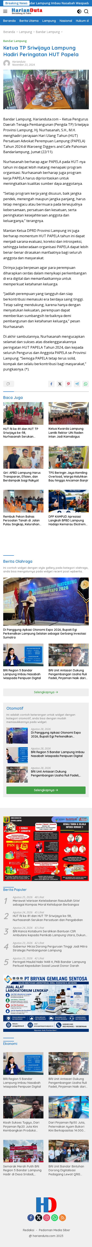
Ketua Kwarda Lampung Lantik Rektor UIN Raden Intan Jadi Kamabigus (66, 432)
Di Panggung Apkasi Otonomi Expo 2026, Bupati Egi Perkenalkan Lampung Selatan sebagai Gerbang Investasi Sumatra (44, 633)
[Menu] (6, 11)
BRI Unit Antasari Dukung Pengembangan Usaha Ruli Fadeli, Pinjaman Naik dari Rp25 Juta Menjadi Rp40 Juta (68, 674)
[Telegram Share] (77, 384)
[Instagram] (46, 1218)
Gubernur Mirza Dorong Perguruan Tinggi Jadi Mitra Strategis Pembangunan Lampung (50, 948)
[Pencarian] (86, 11)
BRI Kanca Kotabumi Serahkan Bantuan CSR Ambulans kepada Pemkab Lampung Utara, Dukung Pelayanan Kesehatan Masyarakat (50, 933)
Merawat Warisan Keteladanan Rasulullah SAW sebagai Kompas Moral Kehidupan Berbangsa (46, 902)
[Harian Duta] (26, 11)
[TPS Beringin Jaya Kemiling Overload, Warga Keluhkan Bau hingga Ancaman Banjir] (69, 457)
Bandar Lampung (15, 41)
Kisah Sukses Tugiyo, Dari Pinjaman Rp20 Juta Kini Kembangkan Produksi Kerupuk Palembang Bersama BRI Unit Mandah (21, 1126)
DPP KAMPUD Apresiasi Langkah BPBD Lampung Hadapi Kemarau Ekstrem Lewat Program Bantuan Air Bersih (68, 520)
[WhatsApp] (54, 1218)
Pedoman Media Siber (54, 1230)
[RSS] (62, 1218)
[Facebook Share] (51, 384)
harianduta (18, 62)
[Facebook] (30, 1218)
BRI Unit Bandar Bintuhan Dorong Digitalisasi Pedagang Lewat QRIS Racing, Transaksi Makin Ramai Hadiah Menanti (66, 1170)
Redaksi (28, 1230)
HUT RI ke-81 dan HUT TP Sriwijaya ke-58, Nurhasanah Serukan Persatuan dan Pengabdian (22, 433)
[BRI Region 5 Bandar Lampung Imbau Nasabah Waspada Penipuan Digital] (23, 655)
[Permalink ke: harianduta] (6, 63)
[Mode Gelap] (79, 11)
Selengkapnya (44, 692)
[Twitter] (38, 1218)
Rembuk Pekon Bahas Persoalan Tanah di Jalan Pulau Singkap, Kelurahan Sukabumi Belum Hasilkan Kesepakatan (21, 520)
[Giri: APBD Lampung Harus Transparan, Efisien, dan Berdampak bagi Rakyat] (23, 457)
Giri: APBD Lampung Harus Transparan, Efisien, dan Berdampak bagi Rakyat (22, 476)
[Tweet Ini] (60, 384)
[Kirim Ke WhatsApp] (85, 384)
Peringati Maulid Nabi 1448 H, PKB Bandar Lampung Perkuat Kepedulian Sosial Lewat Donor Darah (49, 964)
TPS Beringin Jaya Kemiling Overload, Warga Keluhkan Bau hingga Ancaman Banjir (68, 476)
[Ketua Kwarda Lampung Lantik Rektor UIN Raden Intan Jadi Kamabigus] (69, 413)
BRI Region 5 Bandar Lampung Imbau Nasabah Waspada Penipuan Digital (22, 674)
